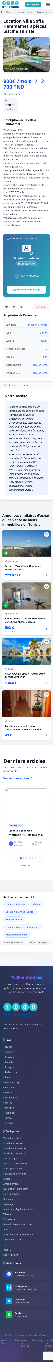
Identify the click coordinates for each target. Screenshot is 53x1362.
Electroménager (12, 1194)
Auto (5, 1229)
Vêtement (8, 1214)
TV (4, 1244)
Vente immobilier (12, 1138)
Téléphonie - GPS (12, 1239)
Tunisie (9, 1117)
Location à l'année (15, 904)
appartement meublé (12, 942)
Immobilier (16, 825)
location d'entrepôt (38, 942)
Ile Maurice (11, 1072)
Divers (6, 1178)
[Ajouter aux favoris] (6, 307)
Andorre (9, 1052)
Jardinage (8, 1204)
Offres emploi (10, 1158)
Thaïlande (10, 1112)
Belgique (9, 1057)
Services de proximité (14, 1173)
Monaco (9, 1107)
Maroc (8, 1102)
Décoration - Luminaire (15, 1188)
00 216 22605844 (30, 276)
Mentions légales (4, 1341)
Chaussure (9, 1219)
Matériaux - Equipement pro (18, 1209)
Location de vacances (14, 1148)
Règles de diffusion (25, 1343)
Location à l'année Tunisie (19, 911)
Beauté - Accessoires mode (17, 1224)
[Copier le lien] (14, 307)
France (8, 1046)
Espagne (9, 1067)
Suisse (8, 1092)
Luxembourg (12, 1082)
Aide (34, 1340)
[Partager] (21, 307)
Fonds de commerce (14, 1153)
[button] (46, 54)
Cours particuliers (12, 1168)
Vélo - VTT (8, 1249)
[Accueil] (1, 12)
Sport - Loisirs (10, 1254)
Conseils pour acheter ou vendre (49, 1346)
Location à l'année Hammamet (22, 927)
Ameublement (11, 1183)
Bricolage (8, 1199)
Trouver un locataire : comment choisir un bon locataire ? (26, 835)
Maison (37, 904)
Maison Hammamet (16, 934)
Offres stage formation (15, 1163)
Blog (40, 1340)
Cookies (15, 1340)
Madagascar (11, 1097)
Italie (7, 1077)
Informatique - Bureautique (18, 1234)
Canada (9, 1062)
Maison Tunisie (14, 919)
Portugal (9, 1087)
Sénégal (9, 1123)
